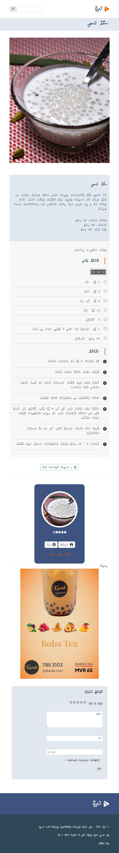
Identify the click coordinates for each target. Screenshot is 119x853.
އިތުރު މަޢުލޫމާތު (104, 843)
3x (93, 271)
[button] (65, 532)
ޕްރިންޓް (65, 544)
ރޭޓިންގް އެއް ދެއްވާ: (95, 704)
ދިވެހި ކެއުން (55, 554)
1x (103, 271)
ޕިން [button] (49, 544)
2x (98, 271)
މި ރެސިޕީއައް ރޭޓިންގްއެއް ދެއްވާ (58, 466)
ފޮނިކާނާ (69, 554)
